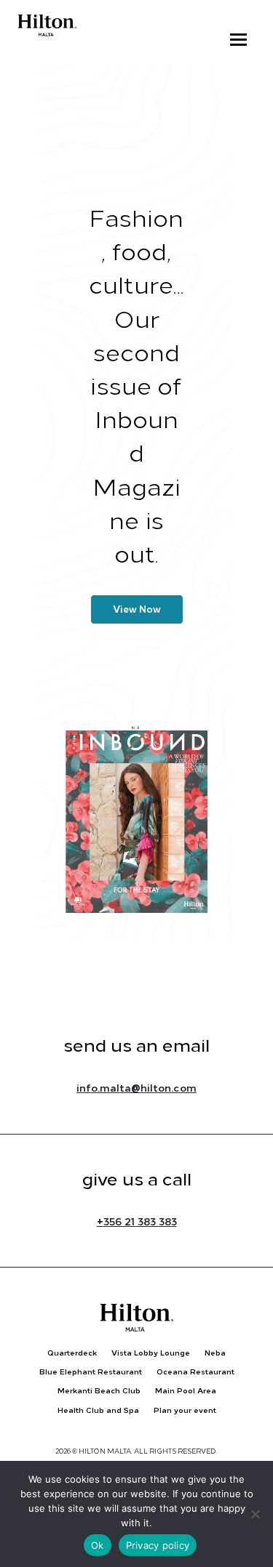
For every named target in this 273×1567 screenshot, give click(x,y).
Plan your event (185, 1410)
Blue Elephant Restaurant (90, 1372)
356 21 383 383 (137, 1221)
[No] (255, 1514)
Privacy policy (158, 1545)
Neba (215, 1353)
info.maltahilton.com (136, 1088)
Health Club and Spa (98, 1410)
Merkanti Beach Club (99, 1390)
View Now (137, 609)
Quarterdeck (72, 1353)
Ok (97, 1545)
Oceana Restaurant (195, 1372)
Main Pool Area (185, 1390)
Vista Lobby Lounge (150, 1353)
